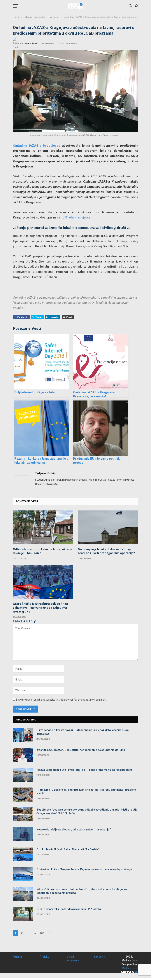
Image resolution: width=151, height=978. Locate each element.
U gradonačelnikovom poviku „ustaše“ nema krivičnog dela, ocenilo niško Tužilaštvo (82, 732)
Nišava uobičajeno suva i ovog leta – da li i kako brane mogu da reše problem (84, 769)
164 (42, 933)
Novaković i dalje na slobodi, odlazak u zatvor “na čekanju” (73, 829)
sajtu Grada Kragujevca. (74, 217)
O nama (17, 956)
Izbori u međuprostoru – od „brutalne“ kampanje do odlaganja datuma (80, 749)
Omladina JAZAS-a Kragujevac (36, 145)
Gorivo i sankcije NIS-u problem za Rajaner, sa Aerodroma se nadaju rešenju (84, 869)
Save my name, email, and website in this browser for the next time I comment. (61, 699)
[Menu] (15, 6)
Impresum (99, 956)
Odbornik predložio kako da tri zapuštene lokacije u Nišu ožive (42, 551)
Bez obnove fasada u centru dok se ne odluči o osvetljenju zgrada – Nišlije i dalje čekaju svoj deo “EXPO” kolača (86, 811)
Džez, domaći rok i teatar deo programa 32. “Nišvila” (69, 909)
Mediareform (129, 968)
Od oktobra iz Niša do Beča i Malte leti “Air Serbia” (67, 849)
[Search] (136, 6)
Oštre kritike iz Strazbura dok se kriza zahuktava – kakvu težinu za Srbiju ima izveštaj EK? (40, 608)
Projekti (44, 956)
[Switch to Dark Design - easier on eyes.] (130, 6)
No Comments (69, 43)
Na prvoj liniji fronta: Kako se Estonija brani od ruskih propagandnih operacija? (106, 551)
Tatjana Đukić (30, 43)
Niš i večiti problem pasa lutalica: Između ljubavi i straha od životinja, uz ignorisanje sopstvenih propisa (81, 891)
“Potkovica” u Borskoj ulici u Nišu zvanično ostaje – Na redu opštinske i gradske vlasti (86, 791)
